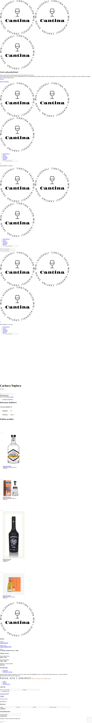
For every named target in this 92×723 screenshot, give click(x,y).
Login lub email (3, 714)
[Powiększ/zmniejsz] (0, 721)
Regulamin (5, 670)
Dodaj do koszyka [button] (7, 466)
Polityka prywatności (7, 672)
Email (18, 707)
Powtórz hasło (53, 707)
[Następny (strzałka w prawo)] (2, 722)
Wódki (11, 397)
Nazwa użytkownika (4, 689)
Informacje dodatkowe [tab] (8, 399)
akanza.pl (17, 675)
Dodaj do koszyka (4, 395)
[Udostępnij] (3, 721)
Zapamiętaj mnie (5, 691)
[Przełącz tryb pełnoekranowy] (2, 721)
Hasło (24, 689)
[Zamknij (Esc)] (4, 721)
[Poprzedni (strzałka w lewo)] (0, 722)
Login (1, 707)
